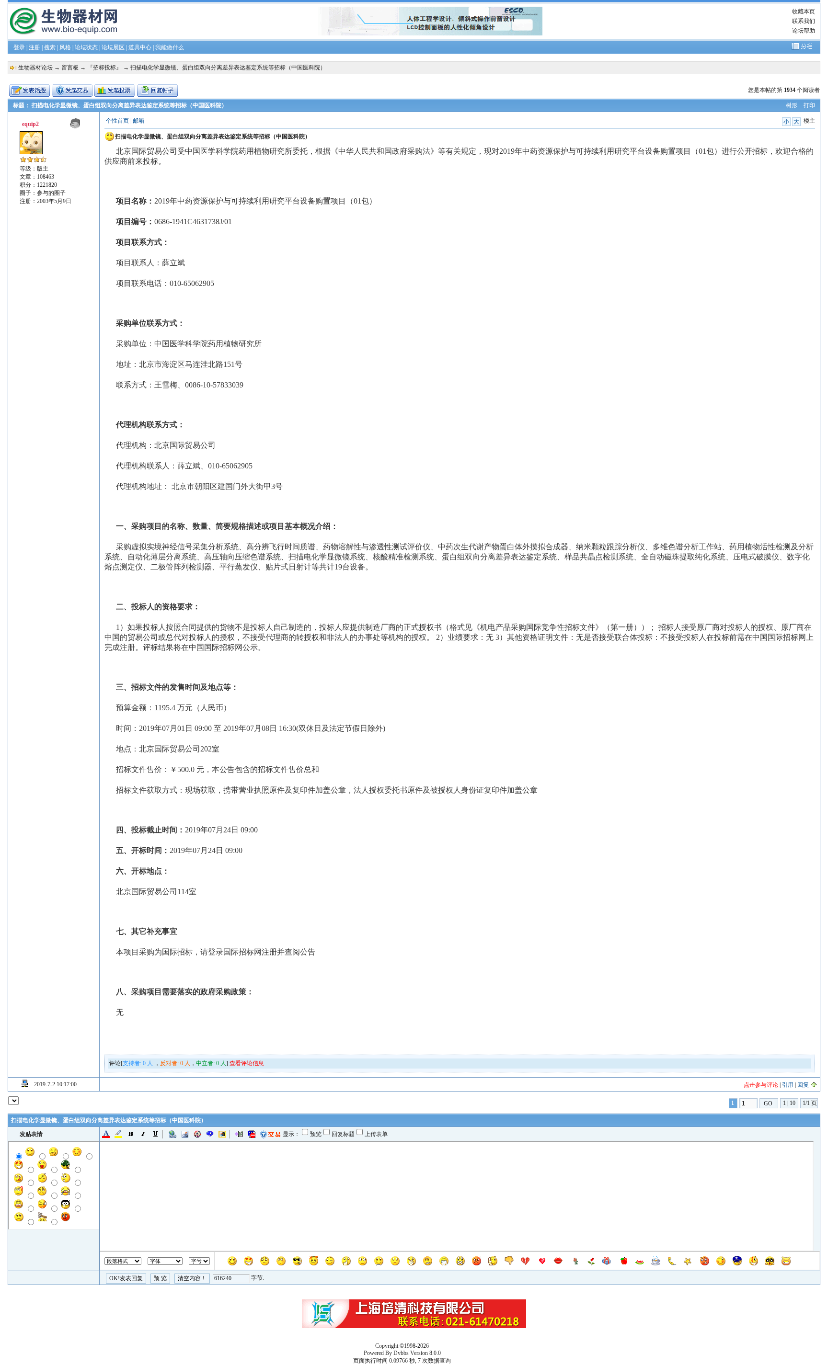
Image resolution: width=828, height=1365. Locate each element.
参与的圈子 (51, 193)
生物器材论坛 (35, 67)
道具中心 (139, 47)
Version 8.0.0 (425, 1353)
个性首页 (117, 120)
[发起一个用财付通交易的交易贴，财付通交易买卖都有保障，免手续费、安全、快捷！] (72, 90)
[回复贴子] (157, 90)
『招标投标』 (104, 67)
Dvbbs (401, 1353)
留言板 (70, 67)
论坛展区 (113, 47)
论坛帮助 (803, 30)
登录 (19, 47)
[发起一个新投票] (114, 90)
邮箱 (138, 120)
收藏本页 (803, 11)
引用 (788, 1084)
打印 (809, 105)
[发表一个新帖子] (29, 90)
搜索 (50, 47)
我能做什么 (169, 47)
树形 (791, 105)
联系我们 (803, 21)
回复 (803, 1084)
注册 (34, 47)
